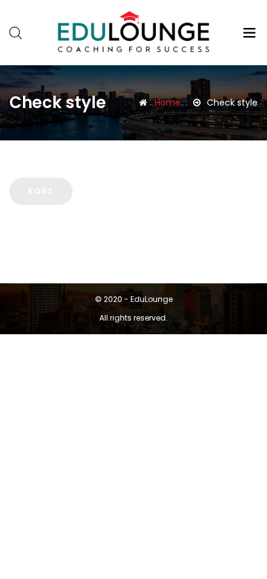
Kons (41, 191)
